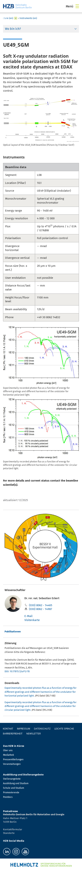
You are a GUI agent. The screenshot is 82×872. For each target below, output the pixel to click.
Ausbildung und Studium (15, 783)
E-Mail (28, 616)
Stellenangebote (12, 779)
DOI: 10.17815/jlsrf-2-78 (17, 671)
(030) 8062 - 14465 (40, 605)
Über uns (8, 750)
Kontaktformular (12, 829)
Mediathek (8, 755)
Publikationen (13, 631)
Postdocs (8, 797)
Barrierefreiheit (13, 733)
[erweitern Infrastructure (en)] (15, 18)
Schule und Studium (13, 788)
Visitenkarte (32, 620)
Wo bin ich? (13, 29)
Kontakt (8, 728)
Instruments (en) (28, 18)
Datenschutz (42, 728)
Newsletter (33, 733)
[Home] (17, 6)
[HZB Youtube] (25, 851)
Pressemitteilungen (13, 759)
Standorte (8, 833)
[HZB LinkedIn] (6, 851)
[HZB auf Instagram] (16, 851)
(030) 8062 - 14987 (40, 609)
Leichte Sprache (64, 728)
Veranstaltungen (12, 764)
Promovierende (11, 792)
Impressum (23, 728)
